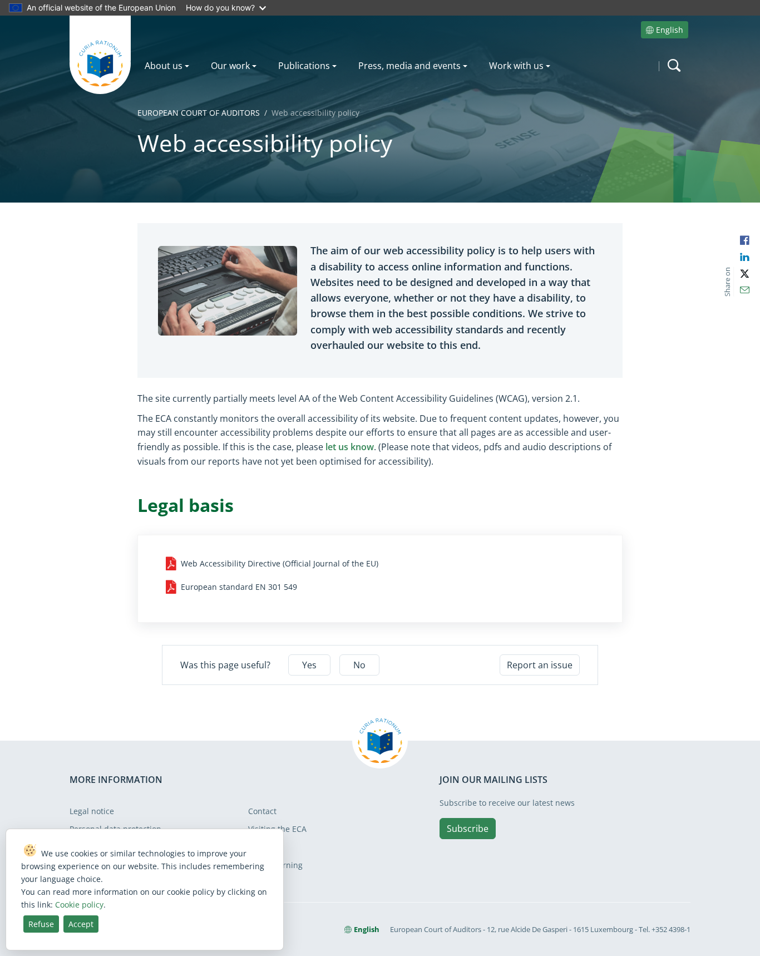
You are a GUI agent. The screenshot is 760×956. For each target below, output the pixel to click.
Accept (80, 924)
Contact (262, 811)
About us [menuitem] (163, 66)
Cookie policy (79, 904)
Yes (309, 665)
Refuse (41, 924)
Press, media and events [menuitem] (409, 66)
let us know (349, 447)
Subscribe (467, 828)
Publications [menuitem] (304, 66)
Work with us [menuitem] (516, 66)
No (359, 665)
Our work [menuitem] (230, 66)
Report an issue (540, 665)
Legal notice (92, 811)
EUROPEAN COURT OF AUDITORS (198, 112)
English (669, 29)
